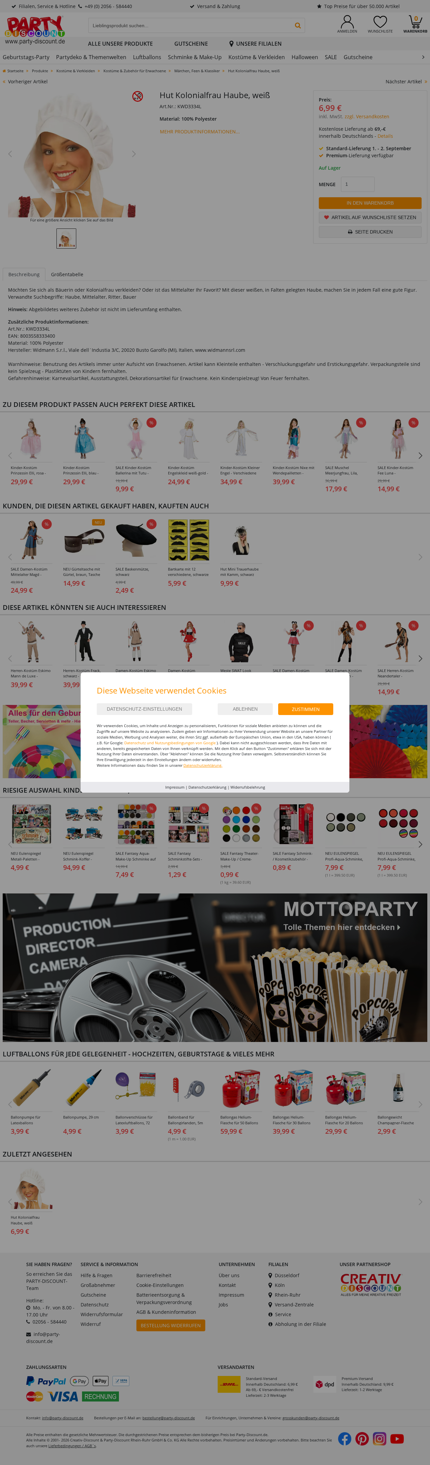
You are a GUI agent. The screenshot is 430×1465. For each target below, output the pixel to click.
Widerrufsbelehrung (247, 787)
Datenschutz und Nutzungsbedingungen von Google (170, 742)
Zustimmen (306, 709)
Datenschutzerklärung (207, 787)
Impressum (174, 787)
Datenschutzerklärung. (202, 765)
